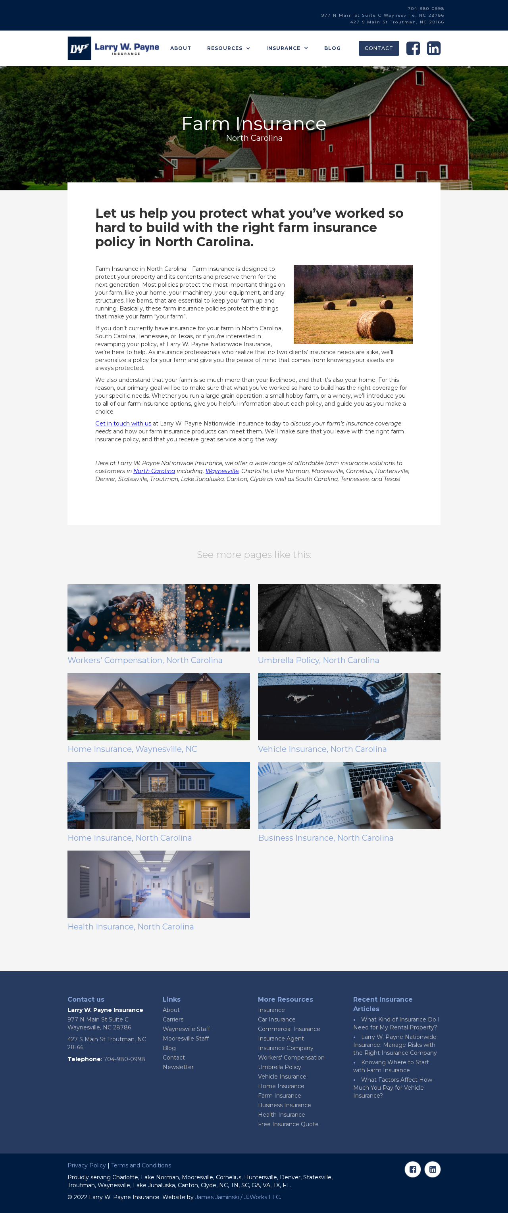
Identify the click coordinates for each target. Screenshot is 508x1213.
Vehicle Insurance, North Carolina (322, 749)
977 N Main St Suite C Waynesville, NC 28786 (382, 15)
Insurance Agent (281, 1038)
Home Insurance (281, 1086)
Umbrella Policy (279, 1067)
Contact (379, 48)
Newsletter (178, 1067)
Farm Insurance (279, 1095)
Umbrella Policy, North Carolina (318, 660)
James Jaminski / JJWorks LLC (237, 1197)
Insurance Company (286, 1048)
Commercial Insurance (289, 1029)
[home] (113, 48)
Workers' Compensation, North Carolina (145, 660)
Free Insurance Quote (288, 1124)
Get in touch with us (123, 423)
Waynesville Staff (186, 1029)
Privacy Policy (86, 1165)
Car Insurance (277, 1019)
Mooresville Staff (186, 1038)
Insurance (271, 1010)
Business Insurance (284, 1105)
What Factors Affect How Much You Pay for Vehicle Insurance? (392, 1087)
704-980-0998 (426, 8)
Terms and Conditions (141, 1165)
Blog (332, 48)
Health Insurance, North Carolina (130, 926)
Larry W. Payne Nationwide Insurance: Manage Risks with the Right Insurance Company (395, 1044)
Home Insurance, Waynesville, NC (132, 749)
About (180, 48)
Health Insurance (281, 1114)
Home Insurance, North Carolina (129, 838)
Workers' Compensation (291, 1057)
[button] (228, 48)
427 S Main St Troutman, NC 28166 (397, 22)
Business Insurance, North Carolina (326, 838)
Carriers (173, 1019)
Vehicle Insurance (282, 1076)
